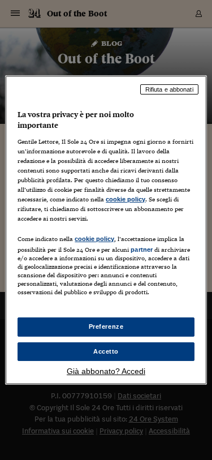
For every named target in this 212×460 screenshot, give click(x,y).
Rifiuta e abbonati (169, 89)
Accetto (106, 351)
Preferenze (106, 326)
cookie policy (125, 199)
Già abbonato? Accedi (106, 371)
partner (142, 249)
